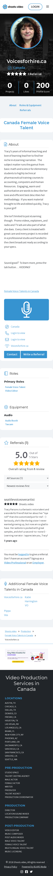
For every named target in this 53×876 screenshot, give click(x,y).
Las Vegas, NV (12, 724)
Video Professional (15, 562)
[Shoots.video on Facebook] (26, 871)
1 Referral (35, 74)
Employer (38, 562)
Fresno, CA (10, 717)
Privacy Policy (10, 867)
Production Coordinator (19, 797)
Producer (10, 790)
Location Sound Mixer (17, 814)
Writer (9, 786)
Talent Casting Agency (17, 776)
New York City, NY (14, 735)
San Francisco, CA (14, 752)
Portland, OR (12, 742)
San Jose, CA (11, 756)
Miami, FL (10, 731)
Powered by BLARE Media (34, 867)
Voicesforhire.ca (19, 345)
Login (35, 6)
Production (26, 631)
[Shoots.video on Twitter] (31, 871)
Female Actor (12, 783)
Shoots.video (11, 631)
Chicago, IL (10, 706)
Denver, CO (11, 713)
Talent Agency (13, 793)
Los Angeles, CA (13, 727)
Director (10, 810)
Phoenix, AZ (11, 738)
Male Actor (11, 779)
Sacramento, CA (13, 745)
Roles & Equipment (30, 105)
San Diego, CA (12, 749)
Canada (19, 68)
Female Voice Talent (15, 387)
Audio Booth (11, 420)
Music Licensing (13, 851)
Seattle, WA (11, 759)
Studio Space (12, 772)
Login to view (18, 333)
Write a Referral (33, 354)
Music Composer (14, 834)
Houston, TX (11, 720)
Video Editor (11, 390)
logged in (23, 554)
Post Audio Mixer (14, 837)
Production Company (16, 817)
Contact (12, 354)
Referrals (25, 110)
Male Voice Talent (15, 841)
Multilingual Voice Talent (19, 848)
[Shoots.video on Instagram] (21, 871)
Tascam (9, 424)
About (12, 105)
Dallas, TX (10, 710)
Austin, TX (10, 703)
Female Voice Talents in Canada (21, 291)
